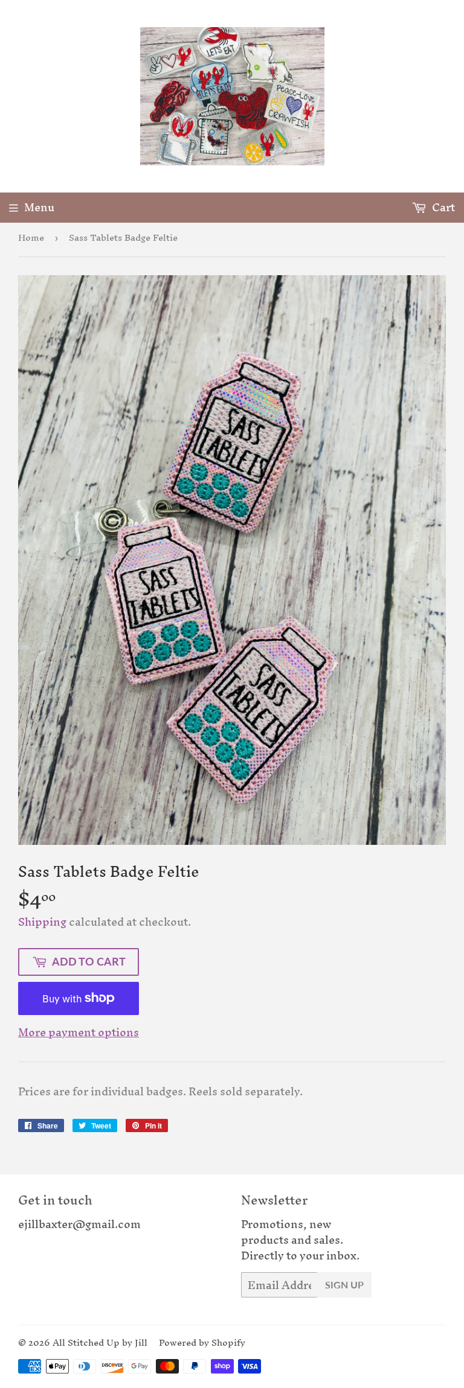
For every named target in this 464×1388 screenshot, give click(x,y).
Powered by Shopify (202, 1342)
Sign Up (344, 1284)
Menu (39, 207)
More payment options (78, 1032)
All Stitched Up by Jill (100, 1342)
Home (31, 237)
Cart (442, 207)
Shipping (42, 921)
